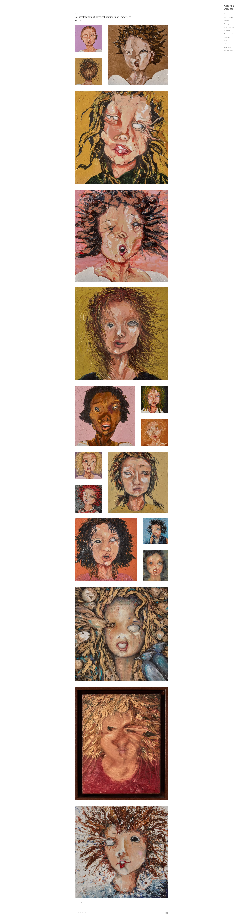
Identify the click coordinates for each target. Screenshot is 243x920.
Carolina (229, 5)
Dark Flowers (228, 21)
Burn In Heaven (228, 17)
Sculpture (227, 37)
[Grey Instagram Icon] (166, 913)
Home (226, 14)
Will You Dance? (228, 50)
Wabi (225, 40)
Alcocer (228, 8)
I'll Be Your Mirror (229, 27)
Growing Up (227, 24)
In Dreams (227, 31)
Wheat (226, 44)
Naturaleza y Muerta (230, 34)
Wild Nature (227, 47)
